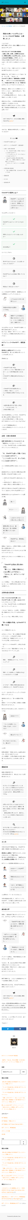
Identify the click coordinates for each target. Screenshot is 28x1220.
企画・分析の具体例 (9, 148)
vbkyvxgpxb (16, 1198)
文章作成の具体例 (9, 168)
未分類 (3, 1134)
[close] (17, 138)
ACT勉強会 (6, 19)
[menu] (25, 2)
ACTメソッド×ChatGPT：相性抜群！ (14, 145)
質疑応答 (6, 175)
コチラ (11, 121)
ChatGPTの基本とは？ (10, 142)
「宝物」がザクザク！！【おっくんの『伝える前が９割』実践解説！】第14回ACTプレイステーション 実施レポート (14, 1100)
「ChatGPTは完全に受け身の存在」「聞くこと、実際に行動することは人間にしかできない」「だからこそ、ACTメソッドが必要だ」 (15, 161)
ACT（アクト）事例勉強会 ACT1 (10, 1203)
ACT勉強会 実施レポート (15, 19)
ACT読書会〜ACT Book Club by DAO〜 (12, 1124)
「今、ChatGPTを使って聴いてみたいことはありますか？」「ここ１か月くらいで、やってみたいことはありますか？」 (15, 153)
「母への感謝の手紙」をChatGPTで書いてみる (15, 171)
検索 (23, 1072)
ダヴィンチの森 (6, 1131)
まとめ (6, 179)
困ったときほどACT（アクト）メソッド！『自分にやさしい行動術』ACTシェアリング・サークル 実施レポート (13, 1107)
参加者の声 (7, 182)
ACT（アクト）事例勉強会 (9, 1127)
